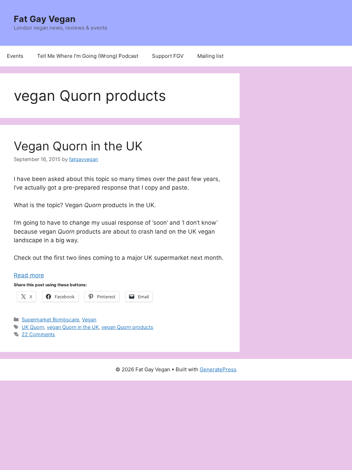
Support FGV (168, 56)
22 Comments (38, 334)
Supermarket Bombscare (50, 319)
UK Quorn (33, 327)
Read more (29, 275)
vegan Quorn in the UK (73, 327)
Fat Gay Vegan (45, 19)
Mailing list (210, 56)
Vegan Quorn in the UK (78, 146)
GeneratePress (218, 369)
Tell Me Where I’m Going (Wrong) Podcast (87, 56)
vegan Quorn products (127, 327)
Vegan (89, 319)
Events (15, 56)
